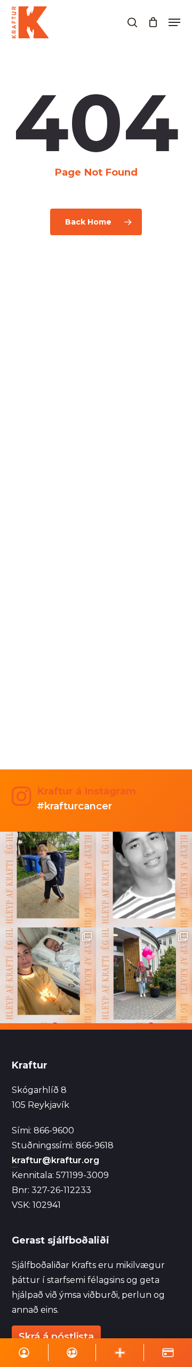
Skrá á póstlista (56, 1337)
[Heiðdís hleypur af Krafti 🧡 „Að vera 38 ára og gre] (144, 975)
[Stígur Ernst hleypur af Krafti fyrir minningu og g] (48, 879)
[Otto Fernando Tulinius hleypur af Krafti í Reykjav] (144, 879)
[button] (174, 22)
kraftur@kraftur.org (55, 1160)
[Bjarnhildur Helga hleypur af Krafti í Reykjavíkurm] (48, 975)
